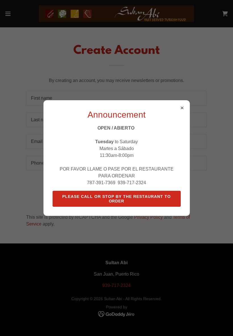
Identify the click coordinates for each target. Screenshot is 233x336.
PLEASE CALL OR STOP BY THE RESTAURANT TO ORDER (116, 198)
